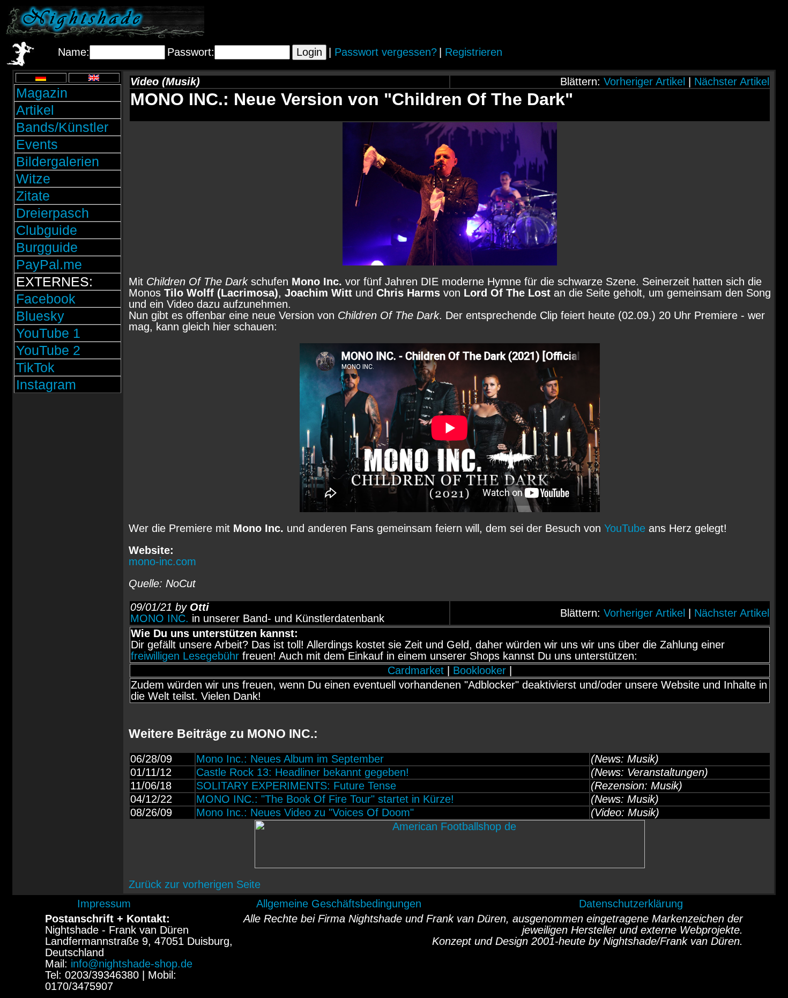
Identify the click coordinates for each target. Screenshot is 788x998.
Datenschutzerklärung (631, 904)
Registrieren (473, 52)
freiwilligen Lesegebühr (185, 656)
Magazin (42, 92)
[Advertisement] (656, 22)
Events (37, 144)
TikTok (35, 367)
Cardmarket (416, 670)
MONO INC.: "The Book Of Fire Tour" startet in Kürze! (325, 799)
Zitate (33, 195)
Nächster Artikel (731, 81)
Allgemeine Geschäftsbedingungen (338, 904)
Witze (33, 178)
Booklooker (479, 670)
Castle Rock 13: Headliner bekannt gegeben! (302, 772)
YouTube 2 (48, 350)
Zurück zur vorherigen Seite (195, 884)
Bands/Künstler (62, 127)
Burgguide (47, 247)
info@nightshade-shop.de (131, 964)
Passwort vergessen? (385, 52)
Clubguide (46, 230)
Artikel (35, 109)
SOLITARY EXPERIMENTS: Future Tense (296, 786)
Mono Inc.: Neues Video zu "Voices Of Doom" (305, 812)
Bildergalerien (57, 161)
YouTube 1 (48, 333)
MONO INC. (159, 618)
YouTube (624, 528)
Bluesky (40, 315)
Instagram (46, 384)
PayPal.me (49, 264)
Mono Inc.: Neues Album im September (290, 759)
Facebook (46, 298)
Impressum (104, 904)
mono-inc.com (162, 561)
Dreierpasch (52, 212)
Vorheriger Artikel (644, 81)
